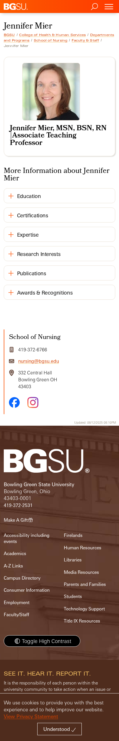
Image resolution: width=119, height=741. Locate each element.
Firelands (73, 535)
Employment (16, 602)
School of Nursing (50, 40)
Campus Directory (22, 578)
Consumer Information (27, 590)
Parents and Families (85, 584)
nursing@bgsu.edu (38, 361)
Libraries (73, 560)
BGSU (9, 35)
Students (73, 596)
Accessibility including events (26, 538)
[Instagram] (32, 402)
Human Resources (82, 547)
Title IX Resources (82, 621)
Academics (15, 553)
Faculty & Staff (85, 40)
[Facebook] (14, 402)
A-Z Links (13, 566)
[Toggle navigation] (109, 6)
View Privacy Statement (31, 716)
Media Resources (81, 572)
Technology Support (84, 609)
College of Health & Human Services (52, 35)
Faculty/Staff (16, 614)
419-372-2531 (18, 505)
